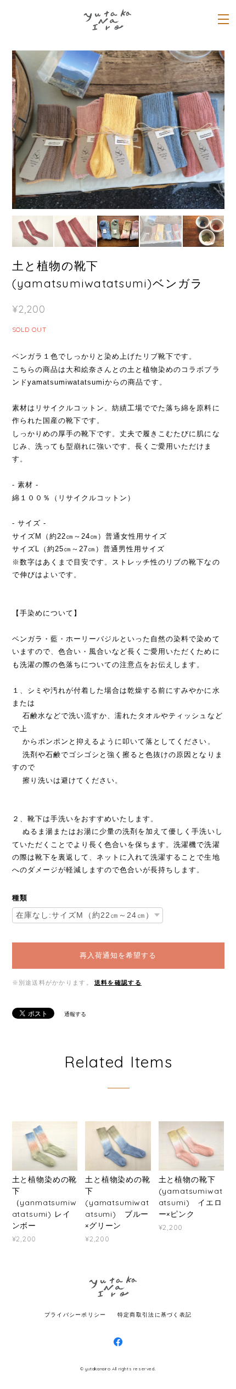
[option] (118, 129)
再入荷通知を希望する (118, 955)
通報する (75, 1014)
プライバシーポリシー (75, 1314)
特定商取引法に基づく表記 (154, 1314)
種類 (19, 897)
